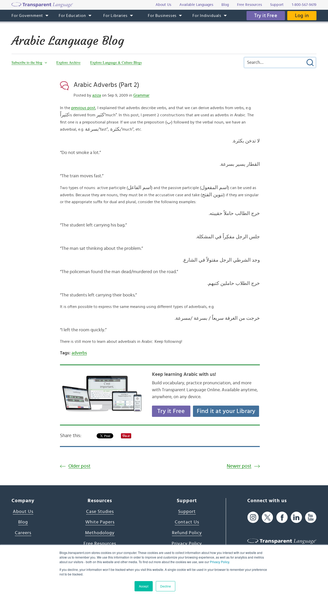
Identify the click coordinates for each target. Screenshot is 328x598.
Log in (302, 15)
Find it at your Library (226, 411)
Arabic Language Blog (68, 40)
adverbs (79, 353)
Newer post (239, 466)
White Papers (100, 522)
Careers (23, 533)
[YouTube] (310, 517)
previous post (83, 108)
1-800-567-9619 (304, 5)
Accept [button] (143, 586)
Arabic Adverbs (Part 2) (106, 84)
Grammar (141, 95)
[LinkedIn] (296, 517)
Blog (23, 522)
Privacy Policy (219, 562)
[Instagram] (253, 517)
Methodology (100, 533)
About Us (23, 511)
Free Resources (100, 543)
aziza (96, 95)
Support (187, 511)
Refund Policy (187, 533)
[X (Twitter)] (267, 517)
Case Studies (100, 511)
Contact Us (187, 522)
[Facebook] (282, 517)
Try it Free (265, 15)
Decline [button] (165, 586)
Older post (79, 466)
